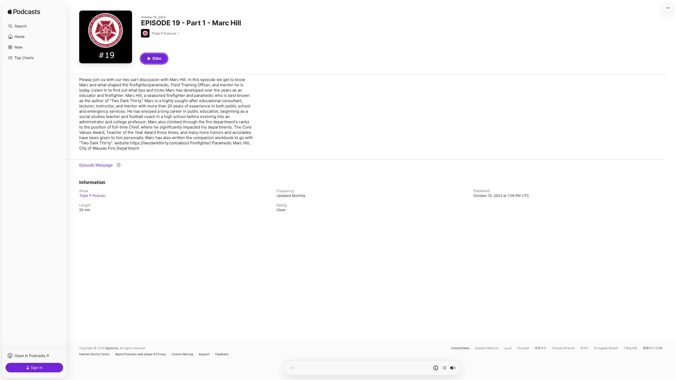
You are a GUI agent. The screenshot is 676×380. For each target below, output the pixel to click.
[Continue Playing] (444, 368)
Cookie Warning (182, 354)
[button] (34, 26)
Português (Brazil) (606, 348)
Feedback (221, 354)
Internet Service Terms (94, 354)
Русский (523, 348)
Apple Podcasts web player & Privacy (140, 354)
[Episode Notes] (436, 368)
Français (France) (563, 348)
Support (204, 354)
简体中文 (540, 348)
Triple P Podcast (92, 195)
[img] (24, 12)
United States (460, 348)
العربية (508, 348)
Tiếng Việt (630, 348)
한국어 (584, 348)
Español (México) (487, 348)
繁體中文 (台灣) (653, 348)
